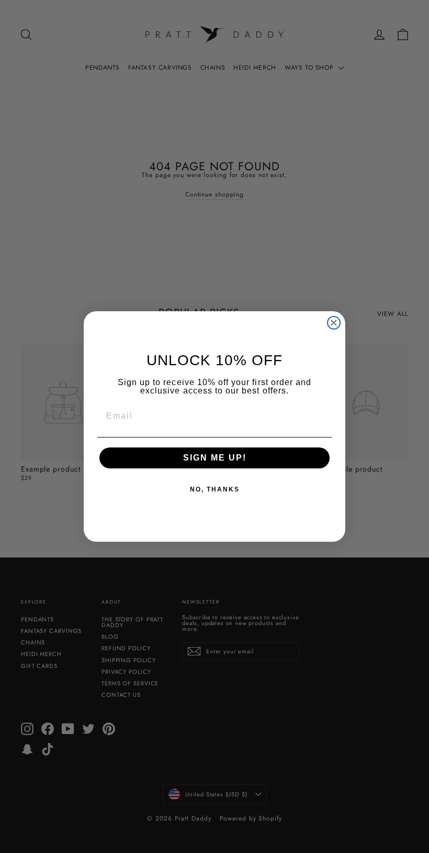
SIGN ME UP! (214, 457)
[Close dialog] (334, 322)
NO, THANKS (215, 489)
